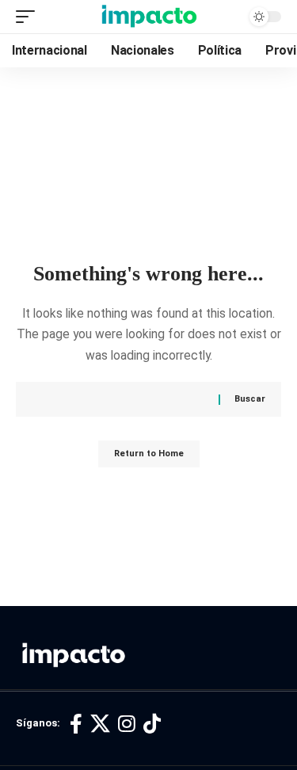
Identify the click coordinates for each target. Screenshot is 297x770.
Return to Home (149, 453)
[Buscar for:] (131, 399)
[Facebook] (76, 724)
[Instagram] (126, 724)
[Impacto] (149, 16)
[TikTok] (152, 724)
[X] (100, 724)
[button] (29, 16)
